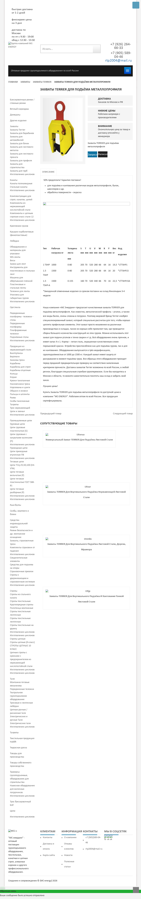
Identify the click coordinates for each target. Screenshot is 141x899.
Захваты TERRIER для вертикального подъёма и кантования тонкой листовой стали (86, 599)
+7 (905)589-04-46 (93, 840)
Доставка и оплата (48, 846)
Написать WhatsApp (102, 155)
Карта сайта (49, 855)
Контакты (47, 837)
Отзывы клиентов (69, 846)
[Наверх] (136, 890)
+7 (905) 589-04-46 (120, 55)
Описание (48, 172)
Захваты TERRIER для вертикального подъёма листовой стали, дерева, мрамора (86, 547)
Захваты (25, 82)
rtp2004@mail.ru (118, 61)
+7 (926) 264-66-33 (120, 46)
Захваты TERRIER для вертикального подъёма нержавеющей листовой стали (86, 495)
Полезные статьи (69, 864)
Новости (68, 855)
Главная (13, 82)
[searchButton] (96, 49)
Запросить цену (92, 155)
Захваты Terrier (42, 82)
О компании (70, 837)
